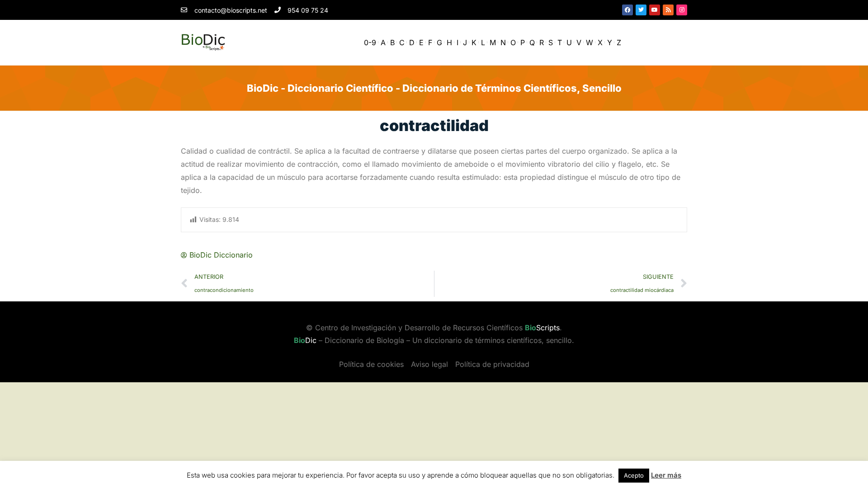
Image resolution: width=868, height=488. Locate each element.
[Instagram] (681, 10)
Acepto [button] (634, 475)
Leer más (666, 475)
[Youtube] (654, 10)
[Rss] (668, 10)
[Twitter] (641, 10)
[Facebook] (627, 10)
